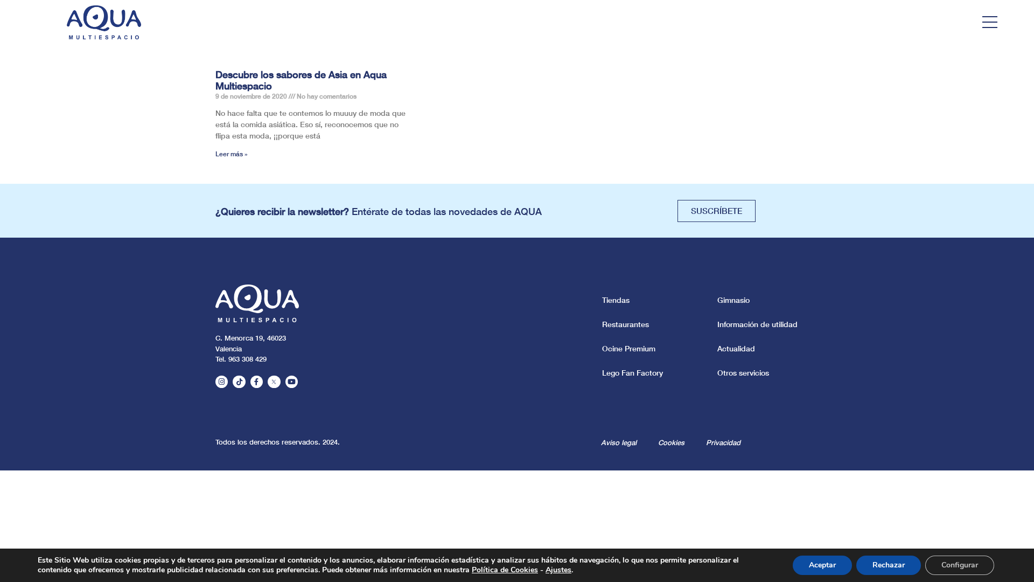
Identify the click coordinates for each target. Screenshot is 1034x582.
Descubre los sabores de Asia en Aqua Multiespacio (301, 80)
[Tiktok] (239, 382)
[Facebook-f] (256, 382)
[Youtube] (291, 382)
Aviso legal (619, 442)
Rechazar (888, 565)
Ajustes (558, 570)
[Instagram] (221, 382)
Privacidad (723, 442)
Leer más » (231, 154)
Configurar (959, 565)
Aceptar (822, 565)
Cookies (671, 442)
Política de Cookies (505, 570)
